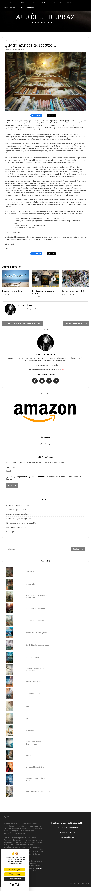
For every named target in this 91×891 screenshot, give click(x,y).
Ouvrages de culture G (63, 2)
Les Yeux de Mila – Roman (76, 323)
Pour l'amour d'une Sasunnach (38, 791)
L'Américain (30, 584)
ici (63, 370)
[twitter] (42, 381)
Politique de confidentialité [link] (15, 884)
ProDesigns (84, 883)
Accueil (7, 2)
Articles (33, 2)
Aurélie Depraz (45, 16)
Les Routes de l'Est (33, 694)
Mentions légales (67, 837)
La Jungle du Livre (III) (73, 291)
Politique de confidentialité (67, 828)
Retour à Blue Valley (33, 681)
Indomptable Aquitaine (35, 767)
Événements (9, 8)
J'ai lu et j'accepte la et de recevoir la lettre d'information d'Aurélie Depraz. (45, 478)
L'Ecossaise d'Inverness (35, 620)
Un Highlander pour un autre (37, 645)
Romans (45, 2)
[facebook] (35, 381)
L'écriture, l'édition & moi (16, 41)
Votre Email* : (11, 467)
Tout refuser (14, 874)
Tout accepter (15, 869)
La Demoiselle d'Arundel (35, 608)
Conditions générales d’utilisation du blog (67, 823)
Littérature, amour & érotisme (17, 514)
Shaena (29, 755)
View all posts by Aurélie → (28, 309)
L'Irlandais (30, 572)
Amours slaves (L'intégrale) (36, 633)
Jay (27, 718)
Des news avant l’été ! (13, 291)
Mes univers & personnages (16, 518)
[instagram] (56, 381)
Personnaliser (15, 879)
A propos (20, 2)
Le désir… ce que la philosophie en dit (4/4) (22, 323)
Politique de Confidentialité (35, 477)
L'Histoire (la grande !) (14, 510)
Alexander (30, 731)
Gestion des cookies (67, 832)
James (28, 706)
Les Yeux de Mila (32, 657)
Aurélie (8, 49)
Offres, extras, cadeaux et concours (19, 523)
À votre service (27, 8)
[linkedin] (49, 381)
